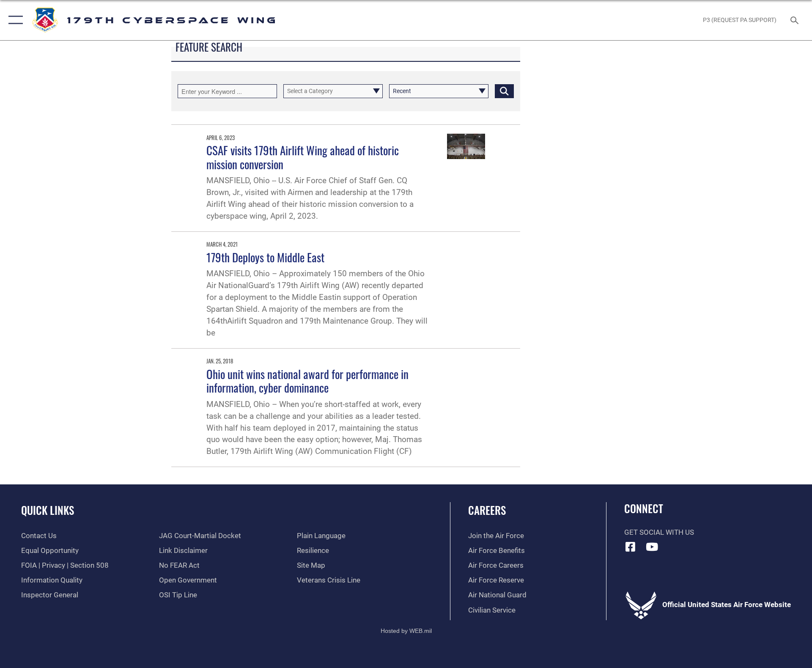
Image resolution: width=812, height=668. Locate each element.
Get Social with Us (659, 532)
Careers (487, 510)
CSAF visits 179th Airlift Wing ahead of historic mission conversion (302, 157)
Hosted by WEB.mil (406, 630)
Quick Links (47, 510)
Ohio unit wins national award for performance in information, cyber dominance (307, 381)
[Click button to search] (504, 91)
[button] (13, 20)
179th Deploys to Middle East (265, 257)
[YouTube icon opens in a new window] (651, 546)
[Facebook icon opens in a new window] (630, 546)
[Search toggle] (795, 20)
